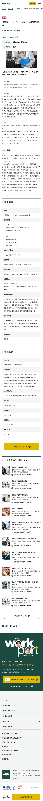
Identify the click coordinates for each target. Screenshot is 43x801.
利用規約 (5, 746)
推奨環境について (8, 755)
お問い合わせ (7, 727)
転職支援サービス (9, 711)
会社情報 (6, 721)
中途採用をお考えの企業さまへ (12, 738)
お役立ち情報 (7, 716)
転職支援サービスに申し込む (11, 734)
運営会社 (5, 759)
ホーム (4, 9)
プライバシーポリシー (9, 742)
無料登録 (32, 3)
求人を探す (6, 705)
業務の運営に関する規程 (10, 750)
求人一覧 (10, 9)
